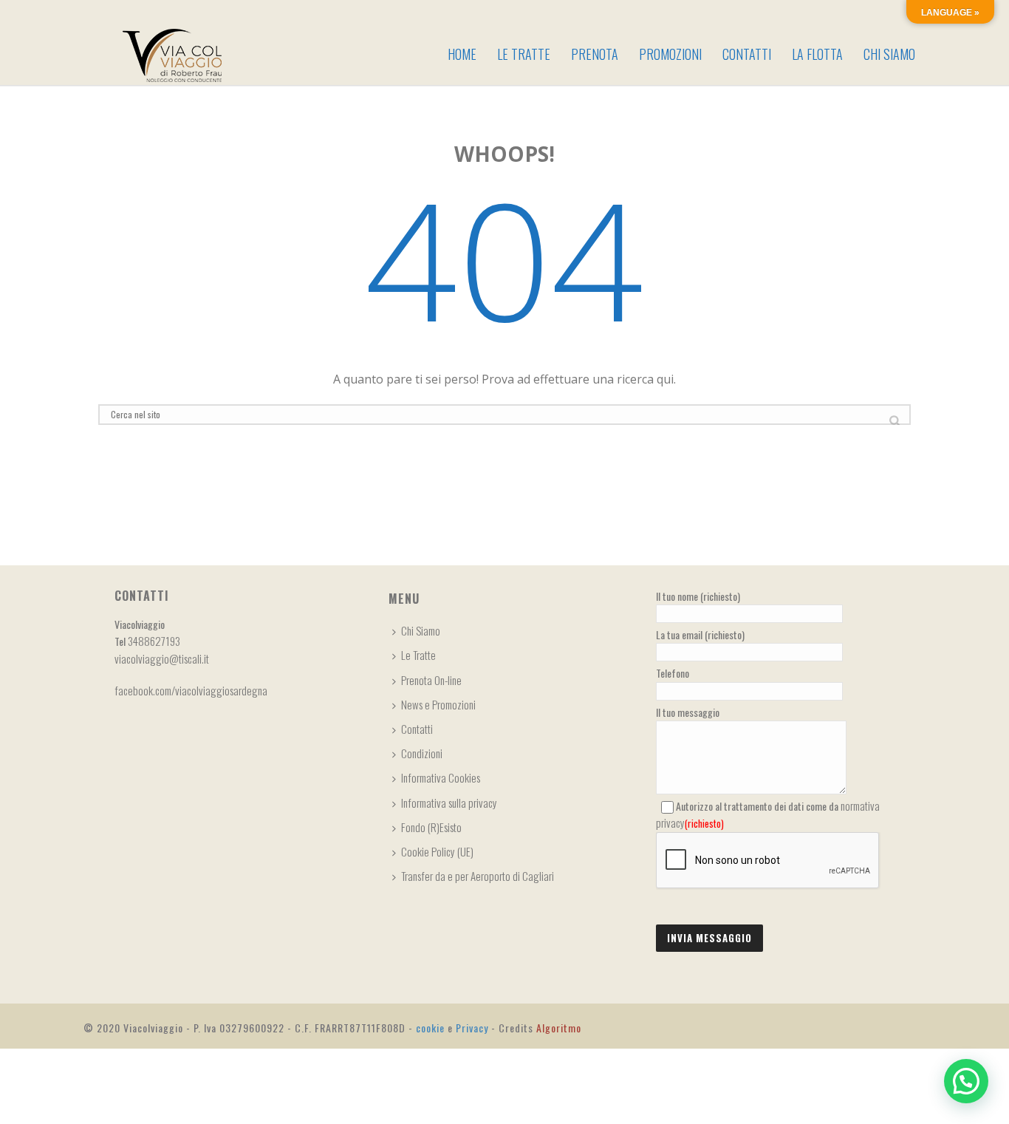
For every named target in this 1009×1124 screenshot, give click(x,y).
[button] (966, 1081)
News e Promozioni (438, 704)
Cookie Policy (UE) (437, 851)
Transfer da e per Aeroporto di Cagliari (477, 876)
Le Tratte (523, 54)
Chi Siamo (889, 54)
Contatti (746, 54)
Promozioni (670, 54)
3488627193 (154, 641)
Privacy (472, 1027)
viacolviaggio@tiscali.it (161, 658)
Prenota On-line (431, 680)
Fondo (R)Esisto (431, 827)
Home (462, 54)
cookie (430, 1027)
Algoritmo (558, 1027)
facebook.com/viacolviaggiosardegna (190, 690)
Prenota (594, 54)
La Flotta (817, 54)
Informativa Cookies (440, 777)
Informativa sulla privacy (449, 802)
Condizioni (421, 753)
